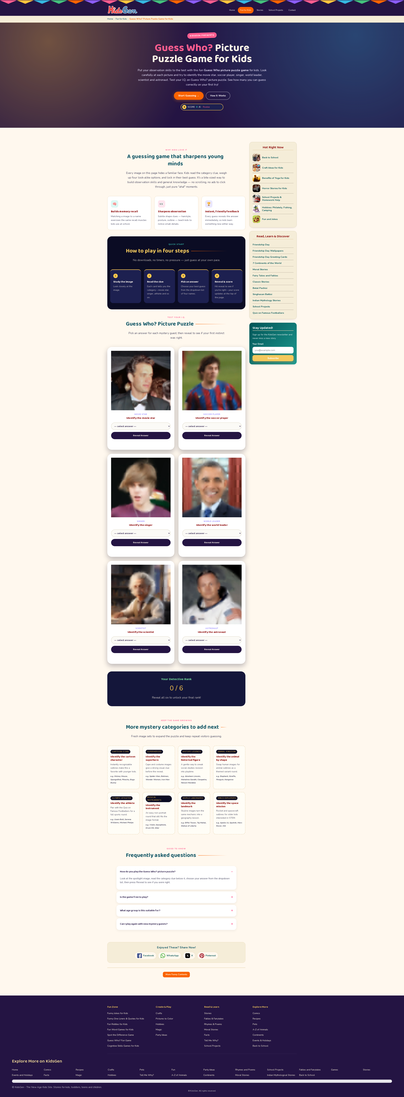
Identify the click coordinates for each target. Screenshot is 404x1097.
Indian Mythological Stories (281, 1075)
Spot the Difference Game (120, 1034)
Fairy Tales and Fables (265, 275)
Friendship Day (261, 244)
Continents (258, 1034)
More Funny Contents (176, 974)
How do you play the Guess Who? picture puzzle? (147, 872)
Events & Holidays (262, 1040)
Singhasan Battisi (262, 294)
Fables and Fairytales (310, 1069)
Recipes (257, 1018)
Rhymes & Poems (213, 1024)
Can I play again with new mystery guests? (144, 924)
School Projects (276, 10)
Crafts (159, 1013)
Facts (207, 1034)
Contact (292, 10)
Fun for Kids (245, 10)
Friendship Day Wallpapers (268, 250)
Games (334, 1069)
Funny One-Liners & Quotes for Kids (125, 1018)
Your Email (258, 343)
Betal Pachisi (260, 288)
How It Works (218, 95)
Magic (159, 1029)
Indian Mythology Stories (267, 300)
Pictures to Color (164, 1018)
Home (232, 10)
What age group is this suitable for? (140, 911)
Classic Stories (261, 281)
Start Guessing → (188, 95)
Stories (260, 10)
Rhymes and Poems (245, 1069)
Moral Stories (260, 269)
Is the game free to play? (134, 897)
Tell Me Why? (211, 1040)
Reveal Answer (141, 435)
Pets (255, 1024)
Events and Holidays (22, 1075)
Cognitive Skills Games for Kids (123, 1045)
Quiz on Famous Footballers (268, 312)
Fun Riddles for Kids (117, 1024)
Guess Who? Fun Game (119, 1040)
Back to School (260, 1045)
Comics (256, 1013)
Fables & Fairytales (213, 1018)
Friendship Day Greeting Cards (270, 256)
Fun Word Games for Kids (120, 1029)
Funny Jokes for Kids (117, 1013)
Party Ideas (161, 1034)
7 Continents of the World (267, 263)
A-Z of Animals (260, 1029)
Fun (173, 1069)
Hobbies (160, 1024)
